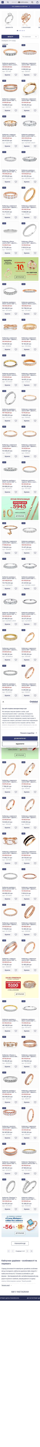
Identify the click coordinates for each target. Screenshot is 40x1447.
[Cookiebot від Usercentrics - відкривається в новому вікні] (30, 702)
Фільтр (10, 37)
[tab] (17, 30)
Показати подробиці (27, 733)
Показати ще (20, 1243)
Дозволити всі (20, 738)
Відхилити (20, 744)
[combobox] (30, 36)
